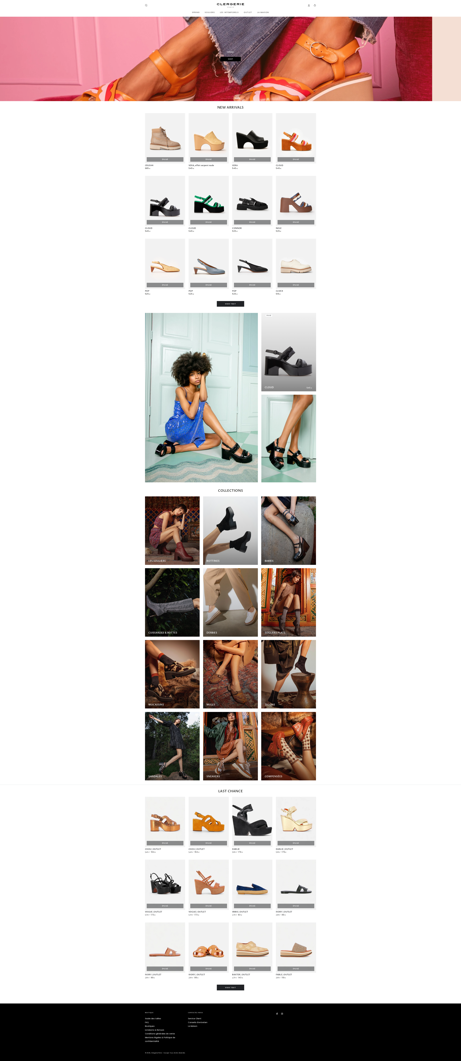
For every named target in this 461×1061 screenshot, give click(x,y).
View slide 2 (230, 96)
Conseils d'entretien (197, 1022)
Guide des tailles (153, 1018)
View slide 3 (237, 96)
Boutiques (150, 1026)
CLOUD (269, 387)
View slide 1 (224, 96)
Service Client (194, 1018)
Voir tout (230, 304)
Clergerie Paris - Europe (160, 1053)
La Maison (192, 1026)
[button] (146, 5)
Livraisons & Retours (154, 1030)
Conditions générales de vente (160, 1033)
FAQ (147, 1022)
